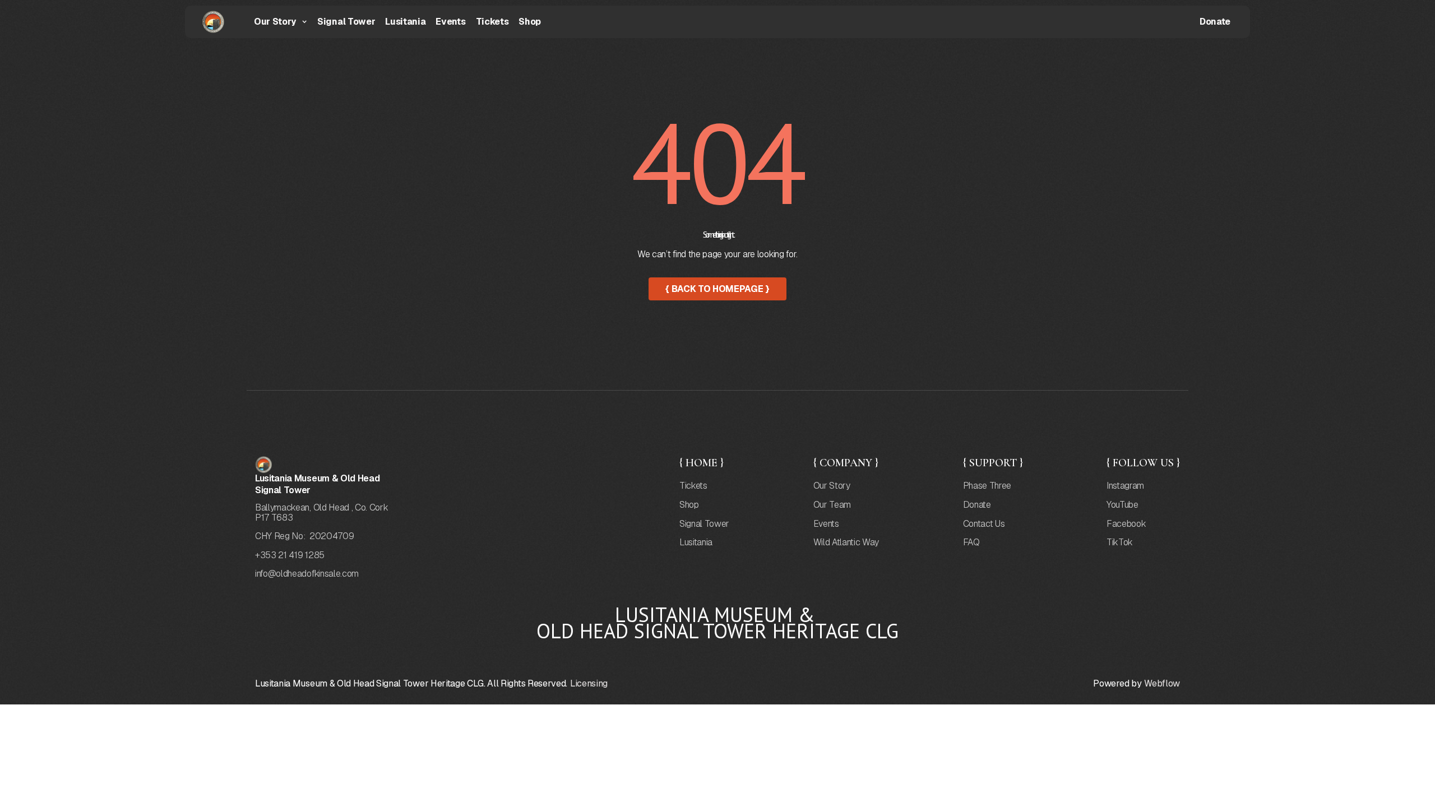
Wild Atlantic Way (846, 542)
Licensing (589, 683)
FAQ (971, 542)
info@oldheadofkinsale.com (307, 574)
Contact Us (984, 524)
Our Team (832, 505)
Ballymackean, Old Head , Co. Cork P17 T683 (321, 512)
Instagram (1125, 486)
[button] (280, 22)
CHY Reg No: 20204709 (304, 536)
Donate (1215, 21)
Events (450, 21)
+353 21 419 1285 (290, 555)
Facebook (1126, 524)
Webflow (1162, 683)
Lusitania (405, 21)
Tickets (492, 21)
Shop (530, 21)
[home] (207, 22)
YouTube (1122, 505)
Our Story (831, 486)
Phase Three (987, 486)
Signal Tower (346, 21)
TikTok (1120, 542)
